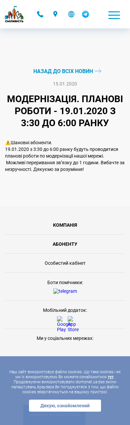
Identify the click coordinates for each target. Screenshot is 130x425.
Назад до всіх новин (63, 71)
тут (111, 377)
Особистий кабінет (65, 263)
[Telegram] (85, 16)
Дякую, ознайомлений (65, 405)
